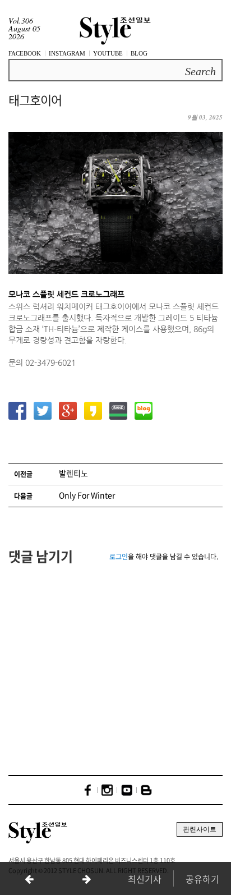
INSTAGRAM (67, 53)
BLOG (139, 53)
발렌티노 (73, 473)
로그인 (118, 557)
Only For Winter (87, 495)
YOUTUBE (108, 53)
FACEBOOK (24, 53)
